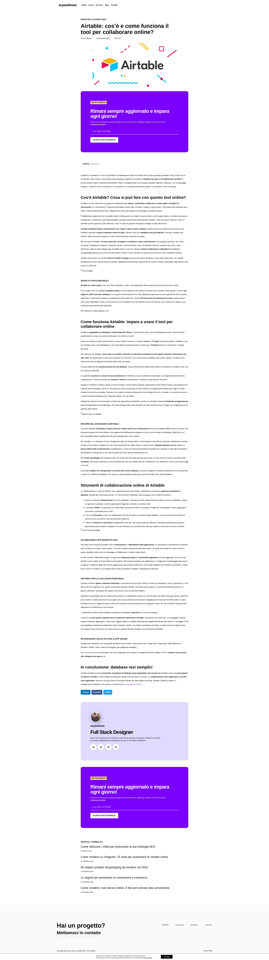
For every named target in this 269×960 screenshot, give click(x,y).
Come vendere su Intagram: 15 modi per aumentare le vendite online (124, 857)
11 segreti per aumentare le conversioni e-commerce (114, 877)
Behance (194, 925)
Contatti (114, 5)
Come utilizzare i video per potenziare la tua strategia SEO (118, 846)
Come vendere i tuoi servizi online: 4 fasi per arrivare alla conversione (125, 887)
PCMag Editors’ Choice (132, 684)
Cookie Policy (207, 951)
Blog (107, 5)
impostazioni (147, 958)
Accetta (166, 957)
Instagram (180, 925)
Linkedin (208, 925)
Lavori (91, 5)
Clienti (83, 5)
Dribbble (165, 925)
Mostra (95, 164)
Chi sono (99, 5)
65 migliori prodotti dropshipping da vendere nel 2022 (114, 867)
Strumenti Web (99, 19)
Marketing (86, 19)
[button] (85, 692)
